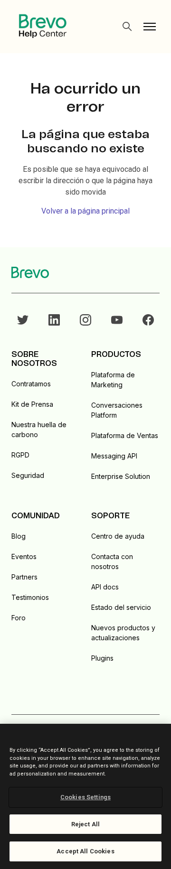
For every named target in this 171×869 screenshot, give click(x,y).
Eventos (24, 556)
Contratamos (31, 384)
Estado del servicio (121, 607)
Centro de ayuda (117, 536)
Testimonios (30, 597)
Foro (18, 618)
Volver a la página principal (85, 210)
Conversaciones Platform (116, 410)
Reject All (85, 824)
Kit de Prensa (32, 404)
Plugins (102, 658)
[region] (85, 796)
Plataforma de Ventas (124, 435)
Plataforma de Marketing (113, 380)
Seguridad (27, 475)
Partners (24, 577)
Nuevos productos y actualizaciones (123, 633)
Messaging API (114, 456)
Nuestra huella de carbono (38, 429)
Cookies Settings (85, 797)
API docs (105, 587)
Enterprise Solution (120, 476)
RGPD (20, 455)
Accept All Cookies (85, 851)
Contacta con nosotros (112, 561)
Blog (18, 536)
